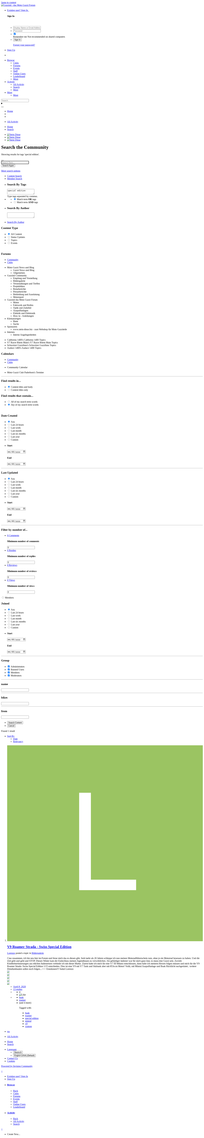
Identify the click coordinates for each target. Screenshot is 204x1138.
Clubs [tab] (10, 262)
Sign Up (11, 50)
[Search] (2, 106)
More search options (10, 171)
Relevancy (18, 741)
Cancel (11, 726)
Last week (16, 427)
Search (16, 87)
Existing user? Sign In (18, 10)
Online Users (19, 73)
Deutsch (18, 1052)
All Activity (18, 84)
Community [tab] (12, 259)
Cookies (11, 1061)
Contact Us (12, 1058)
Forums (16, 65)
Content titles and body (22, 387)
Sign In (17, 40)
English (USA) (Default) (24, 1055)
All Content (16, 234)
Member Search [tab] (14, 178)
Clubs (16, 63)
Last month (16, 430)
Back (15, 1091)
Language (12, 1049)
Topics (14, 240)
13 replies (17, 989)
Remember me (20, 36)
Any (13, 422)
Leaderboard (19, 76)
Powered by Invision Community (17, 1066)
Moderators (16, 675)
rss (8, 1031)
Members (9, 597)
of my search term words (24, 401)
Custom (14, 439)
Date (15, 739)
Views (11, 580)
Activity (11, 81)
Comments (13, 535)
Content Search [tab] (14, 176)
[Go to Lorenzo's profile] (105, 940)
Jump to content (8, 2)
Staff (15, 71)
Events (16, 68)
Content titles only (19, 390)
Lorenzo (11, 953)
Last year (15, 436)
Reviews (12, 565)
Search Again (8, 165)
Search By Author (15, 222)
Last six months (18, 433)
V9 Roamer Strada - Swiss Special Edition (39, 947)
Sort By (10, 736)
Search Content (15, 723)
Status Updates (18, 237)
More (15, 79)
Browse (10, 60)
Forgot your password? (24, 45)
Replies (11, 550)
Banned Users (17, 669)
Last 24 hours (17, 424)
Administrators (17, 666)
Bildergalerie (38, 953)
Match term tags (26, 199)
